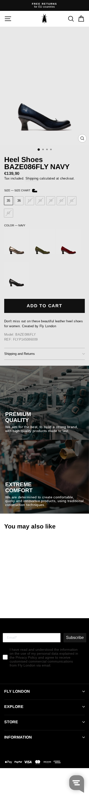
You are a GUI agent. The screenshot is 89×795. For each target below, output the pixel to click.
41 (72, 200)
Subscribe (75, 637)
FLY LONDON (17, 691)
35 (8, 200)
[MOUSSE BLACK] (16, 285)
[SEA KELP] (42, 253)
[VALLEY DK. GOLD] (16, 253)
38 (40, 200)
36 (19, 200)
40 (61, 200)
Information (18, 737)
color (14, 225)
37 (29, 200)
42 (8, 213)
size (17, 190)
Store (11, 722)
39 (51, 200)
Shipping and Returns (19, 354)
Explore (13, 707)
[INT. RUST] (68, 253)
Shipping (32, 178)
